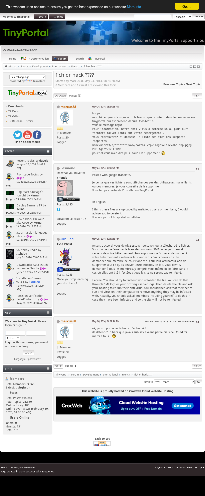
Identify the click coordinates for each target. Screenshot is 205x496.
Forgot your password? (27, 359)
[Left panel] (191, 67)
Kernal (35, 195)
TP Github (14, 116)
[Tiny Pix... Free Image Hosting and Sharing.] (58, 214)
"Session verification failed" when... (29, 297)
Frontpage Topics (27, 174)
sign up (21, 325)
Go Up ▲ (200, 467)
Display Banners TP (29, 205)
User (8, 312)
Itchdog (21, 253)
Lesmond (67, 168)
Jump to (148, 381)
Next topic (193, 84)
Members (17, 379)
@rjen (20, 178)
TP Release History (20, 121)
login (8, 325)
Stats (8, 368)
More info (134, 6)
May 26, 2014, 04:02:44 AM (105, 321)
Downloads (15, 106)
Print (197, 95)
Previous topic (173, 84)
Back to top (102, 438)
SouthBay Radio (26, 250)
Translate (39, 81)
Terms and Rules (184, 467)
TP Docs (13, 111)
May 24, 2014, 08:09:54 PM (105, 167)
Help (170, 467)
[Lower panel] (194, 67)
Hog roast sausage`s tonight (29, 193)
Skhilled (34, 282)
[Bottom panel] (198, 67)
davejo (43, 160)
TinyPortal (160, 467)
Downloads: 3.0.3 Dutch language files (32, 266)
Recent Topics (25, 160)
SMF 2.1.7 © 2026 (9, 467)
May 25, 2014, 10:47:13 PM (105, 238)
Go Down (60, 95)
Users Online (19, 417)
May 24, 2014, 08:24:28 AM (105, 106)
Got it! (187, 6)
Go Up (58, 366)
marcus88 (68, 106)
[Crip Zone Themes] (58, 289)
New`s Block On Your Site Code (30, 220)
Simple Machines (27, 467)
